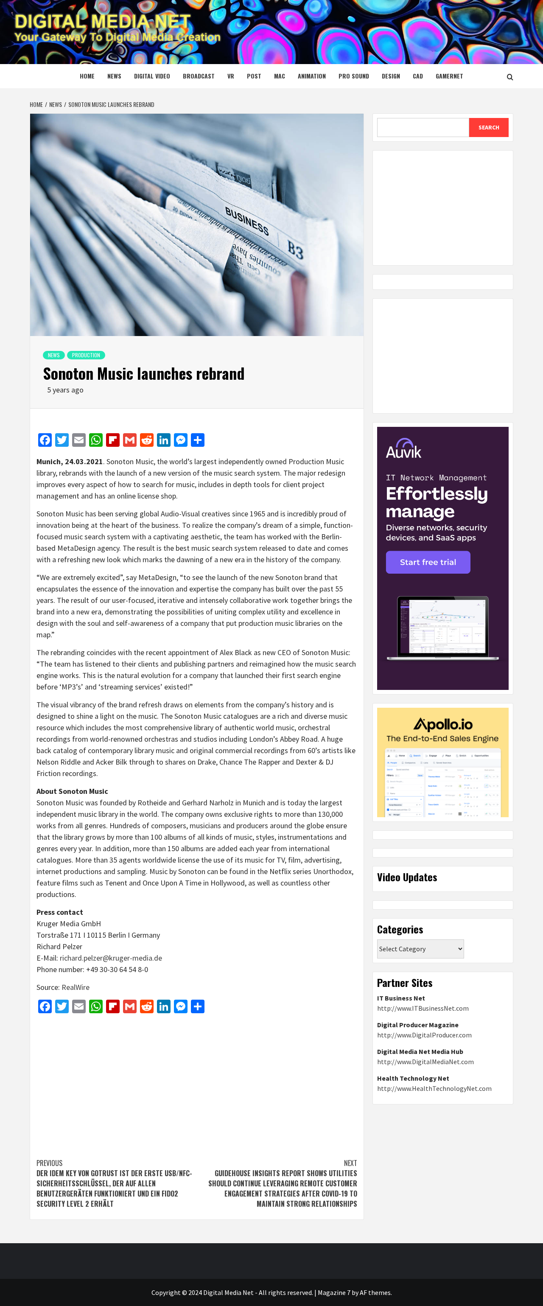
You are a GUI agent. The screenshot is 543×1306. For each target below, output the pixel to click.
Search (489, 127)
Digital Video (152, 75)
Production (86, 355)
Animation (312, 75)
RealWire (76, 987)
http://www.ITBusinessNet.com (423, 1008)
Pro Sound (354, 75)
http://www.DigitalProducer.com (424, 1035)
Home (87, 75)
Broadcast (199, 75)
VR (230, 75)
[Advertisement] (196, 1081)
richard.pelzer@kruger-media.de (111, 958)
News (114, 75)
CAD (418, 75)
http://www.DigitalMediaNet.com (425, 1061)
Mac (279, 75)
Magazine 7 (334, 1292)
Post (254, 75)
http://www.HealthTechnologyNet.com (434, 1088)
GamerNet (449, 75)
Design (391, 75)
